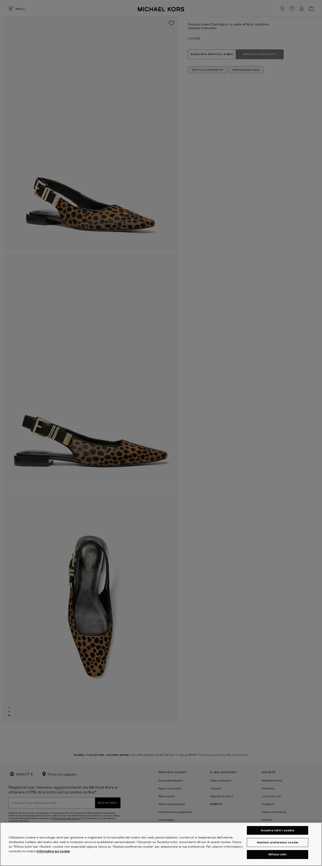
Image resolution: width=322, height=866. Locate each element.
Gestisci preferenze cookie (277, 842)
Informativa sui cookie (53, 851)
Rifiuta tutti (278, 854)
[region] (161, 844)
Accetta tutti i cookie (277, 830)
